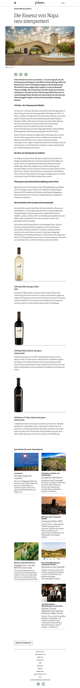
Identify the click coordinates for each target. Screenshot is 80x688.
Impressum (40, 671)
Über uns (40, 657)
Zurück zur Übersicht (23, 643)
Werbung (40, 666)
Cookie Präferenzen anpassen (40, 680)
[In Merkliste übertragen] (26, 74)
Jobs (40, 663)
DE (63, 3)
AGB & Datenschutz (40, 674)
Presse (40, 668)
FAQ (40, 677)
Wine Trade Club (40, 654)
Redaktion (40, 660)
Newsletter (40, 651)
